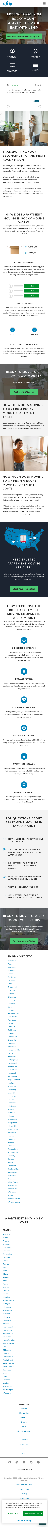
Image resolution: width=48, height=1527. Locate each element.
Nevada (6, 1323)
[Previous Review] (8, 106)
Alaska (5, 1237)
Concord (11, 1000)
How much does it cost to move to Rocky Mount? (25, 840)
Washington (12, 1185)
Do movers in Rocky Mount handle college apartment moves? (23, 865)
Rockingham (13, 1149)
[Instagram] (17, 1462)
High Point (12, 1056)
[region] (24, 1511)
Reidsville (11, 1146)
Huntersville (12, 1063)
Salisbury (11, 1156)
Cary (10, 984)
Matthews (12, 1106)
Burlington (12, 977)
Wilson (10, 1195)
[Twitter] (24, 1462)
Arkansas (6, 1244)
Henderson (12, 1046)
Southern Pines (13, 1169)
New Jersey (7, 1330)
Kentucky (6, 1287)
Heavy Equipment (24, 1431)
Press (24, 1449)
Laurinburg (12, 1089)
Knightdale (12, 1086)
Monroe (11, 1116)
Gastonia (11, 1027)
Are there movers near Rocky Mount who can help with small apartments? (26, 852)
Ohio (5, 1347)
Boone (10, 974)
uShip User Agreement (24, 1485)
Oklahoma (7, 1350)
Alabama (6, 1234)
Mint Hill (11, 1113)
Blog (24, 1453)
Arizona (6, 1241)
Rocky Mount (13, 1152)
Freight (24, 1422)
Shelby (10, 1162)
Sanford (11, 1159)
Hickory (11, 1053)
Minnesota (7, 1307)
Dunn (10, 1007)
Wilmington (12, 1192)
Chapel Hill (12, 987)
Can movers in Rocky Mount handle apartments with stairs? (25, 896)
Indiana (5, 1277)
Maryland (6, 1297)
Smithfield (12, 1165)
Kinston (11, 1083)
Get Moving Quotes (24, 392)
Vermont (6, 1380)
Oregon (6, 1353)
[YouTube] (31, 1462)
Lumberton (12, 1103)
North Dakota (8, 1343)
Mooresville (12, 1119)
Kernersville (12, 1076)
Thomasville (12, 1179)
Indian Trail (12, 1066)
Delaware (6, 1257)
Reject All (13, 1513)
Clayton (11, 994)
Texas (5, 1373)
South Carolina (8, 1363)
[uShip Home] (8, 3)
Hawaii (5, 1267)
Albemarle (12, 960)
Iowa (5, 1280)
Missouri (6, 1313)
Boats (24, 1426)
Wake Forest (13, 1182)
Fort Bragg (12, 1020)
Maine (5, 1294)
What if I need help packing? (23, 887)
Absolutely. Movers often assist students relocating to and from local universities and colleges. (26, 867)
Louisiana (6, 1290)
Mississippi (7, 1310)
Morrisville (12, 1126)
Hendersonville (14, 1050)
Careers (24, 1444)
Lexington (12, 1096)
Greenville (12, 1040)
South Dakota (8, 1366)
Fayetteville (12, 1017)
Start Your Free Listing (24, 589)
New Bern (12, 1132)
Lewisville (12, 1093)
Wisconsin (7, 1393)
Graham (11, 1033)
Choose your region (23, 1469)
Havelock (11, 1043)
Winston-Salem (14, 1199)
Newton (11, 1136)
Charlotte (11, 990)
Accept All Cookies (33, 1513)
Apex (10, 964)
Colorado (6, 1251)
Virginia (6, 1383)
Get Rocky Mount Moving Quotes (24, 36)
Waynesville (12, 1189)
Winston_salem (14, 1202)
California (7, 1247)
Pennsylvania (8, 1356)
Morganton (12, 1122)
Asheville (11, 970)
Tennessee (7, 1370)
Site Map (24, 1494)
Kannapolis (12, 1073)
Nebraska (7, 1320)
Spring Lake (12, 1172)
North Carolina (9, 1340)
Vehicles (24, 1408)
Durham (11, 1010)
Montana (6, 1317)
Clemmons (12, 997)
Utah (5, 1376)
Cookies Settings (24, 1520)
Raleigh (11, 1142)
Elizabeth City (13, 1013)
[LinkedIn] (38, 1462)
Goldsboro (12, 1030)
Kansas (5, 1284)
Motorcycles (24, 1413)
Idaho (5, 1271)
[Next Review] (40, 106)
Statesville (12, 1175)
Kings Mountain (14, 1079)
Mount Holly (13, 1129)
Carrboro (11, 980)
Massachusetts (9, 1300)
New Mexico (8, 1333)
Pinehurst (11, 1139)
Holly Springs (13, 1060)
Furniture (24, 1417)
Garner (10, 1023)
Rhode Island (8, 1360)
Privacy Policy (24, 1489)
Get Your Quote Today (24, 941)
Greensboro (12, 1036)
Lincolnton (12, 1099)
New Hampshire (9, 1327)
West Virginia (8, 1390)
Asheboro (12, 967)
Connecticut (7, 1254)
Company (24, 1440)
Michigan (6, 1304)
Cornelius (11, 1003)
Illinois (5, 1274)
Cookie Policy (24, 1498)
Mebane (11, 1109)
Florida (5, 1261)
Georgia (6, 1264)
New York (7, 1337)
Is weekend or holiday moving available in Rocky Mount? (24, 877)
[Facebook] (10, 1462)
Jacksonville (12, 1070)
